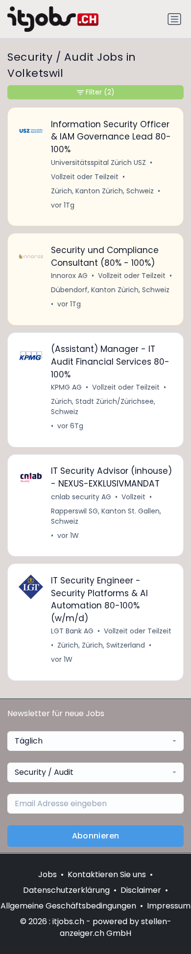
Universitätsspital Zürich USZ (98, 162)
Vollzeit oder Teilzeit (85, 177)
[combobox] (95, 741)
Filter (100, 92)
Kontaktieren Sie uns (107, 874)
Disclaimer (140, 890)
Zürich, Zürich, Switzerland (101, 645)
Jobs (47, 874)
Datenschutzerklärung (66, 890)
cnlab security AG (81, 497)
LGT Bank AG (72, 631)
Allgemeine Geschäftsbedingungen (68, 905)
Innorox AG (69, 275)
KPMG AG (66, 387)
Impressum (169, 905)
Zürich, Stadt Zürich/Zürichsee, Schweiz (103, 406)
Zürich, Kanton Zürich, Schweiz (102, 191)
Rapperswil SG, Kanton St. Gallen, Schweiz (106, 516)
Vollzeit (133, 497)
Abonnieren (95, 835)
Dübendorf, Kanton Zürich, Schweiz (110, 290)
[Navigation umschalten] (174, 19)
